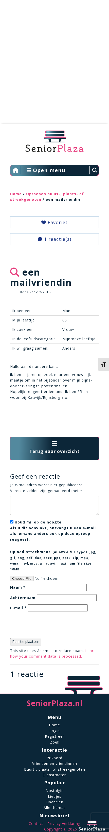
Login (54, 730)
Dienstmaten (55, 774)
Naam (18, 587)
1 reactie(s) (57, 239)
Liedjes (54, 796)
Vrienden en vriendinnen (54, 763)
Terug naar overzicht (54, 451)
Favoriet (57, 222)
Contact (36, 823)
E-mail (18, 607)
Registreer (54, 736)
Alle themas (55, 807)
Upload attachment (53, 560)
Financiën (54, 802)
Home (16, 193)
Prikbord (54, 757)
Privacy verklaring (63, 823)
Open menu (48, 170)
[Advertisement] (54, 64)
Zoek (54, 742)
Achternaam (22, 597)
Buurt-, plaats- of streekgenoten (54, 769)
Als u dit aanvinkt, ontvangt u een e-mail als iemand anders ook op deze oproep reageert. (53, 530)
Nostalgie (55, 790)
